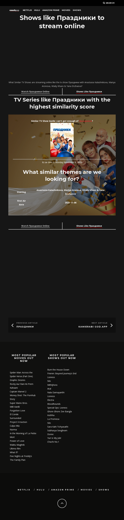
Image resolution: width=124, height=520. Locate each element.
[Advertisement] (62, 55)
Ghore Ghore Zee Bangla (59, 411)
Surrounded (15, 418)
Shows (77, 10)
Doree (50, 434)
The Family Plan (17, 459)
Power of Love (17, 440)
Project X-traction (18, 422)
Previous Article (27, 323)
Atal (49, 388)
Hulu (37, 10)
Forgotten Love (17, 410)
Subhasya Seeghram (57, 430)
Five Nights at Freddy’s (21, 456)
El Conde (14, 414)
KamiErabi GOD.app (93, 326)
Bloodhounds (53, 403)
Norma (13, 429)
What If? (14, 452)
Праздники (85, 121)
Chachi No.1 (53, 441)
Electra (50, 400)
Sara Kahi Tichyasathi (57, 426)
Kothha (50, 415)
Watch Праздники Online (35, 91)
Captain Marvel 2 (18, 391)
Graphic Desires (17, 380)
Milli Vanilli (15, 406)
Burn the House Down (58, 369)
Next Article (100, 323)
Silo (49, 381)
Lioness (51, 377)
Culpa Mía (15, 425)
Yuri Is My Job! (54, 438)
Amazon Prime (50, 10)
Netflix (27, 10)
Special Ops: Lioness (57, 407)
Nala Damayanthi (55, 392)
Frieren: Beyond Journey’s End (61, 373)
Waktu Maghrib (17, 444)
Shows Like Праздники (89, 91)
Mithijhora (52, 384)
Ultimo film (15, 448)
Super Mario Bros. (19, 403)
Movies (66, 10)
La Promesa (53, 419)
